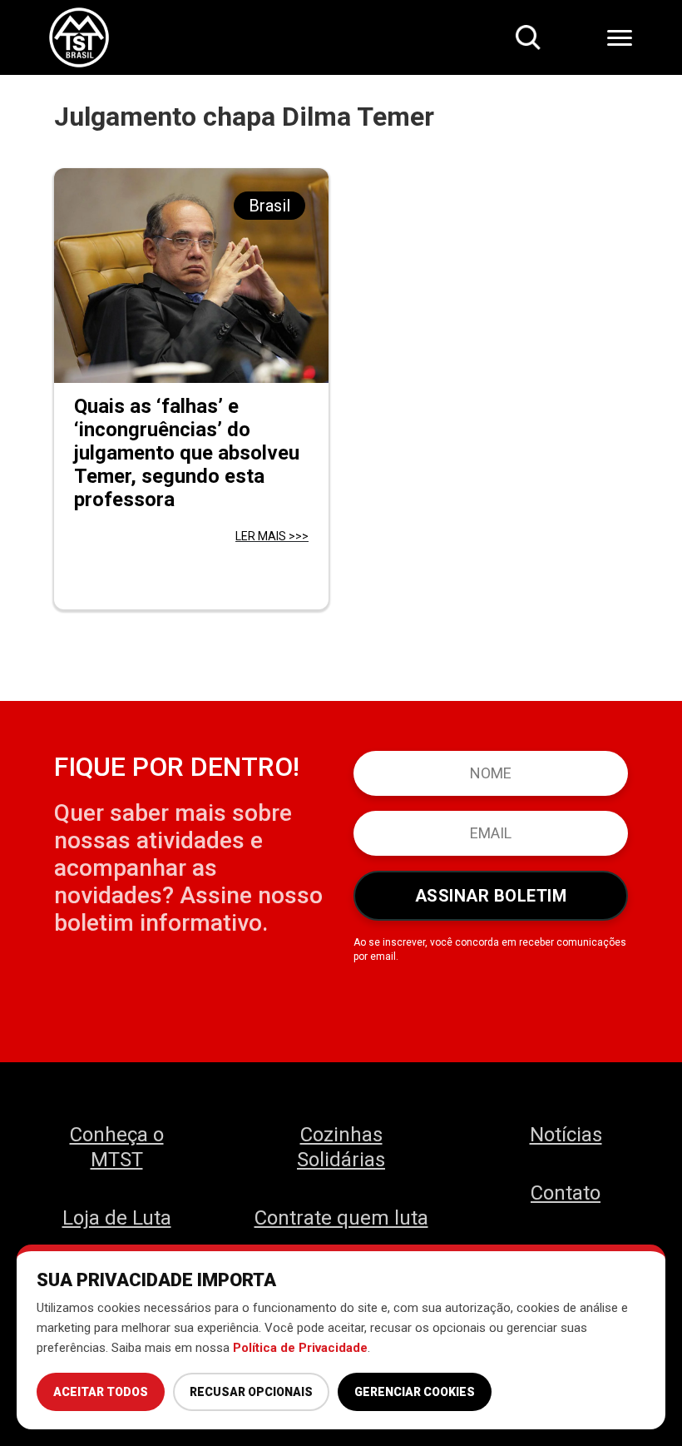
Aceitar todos (100, 1392)
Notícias (566, 1134)
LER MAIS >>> (272, 536)
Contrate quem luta (341, 1218)
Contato (565, 1193)
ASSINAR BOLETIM (491, 896)
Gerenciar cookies (414, 1392)
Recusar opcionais (251, 1392)
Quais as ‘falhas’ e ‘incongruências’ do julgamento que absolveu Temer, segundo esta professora (186, 453)
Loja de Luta (116, 1218)
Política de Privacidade (300, 1347)
